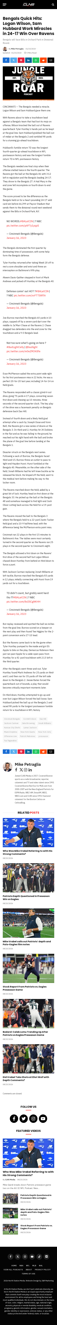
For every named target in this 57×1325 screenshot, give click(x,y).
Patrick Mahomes (27, 736)
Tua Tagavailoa (10, 740)
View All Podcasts (13, 1270)
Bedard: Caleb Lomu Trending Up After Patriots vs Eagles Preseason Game (25, 1033)
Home (14, 1266)
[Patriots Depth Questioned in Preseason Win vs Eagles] (28, 877)
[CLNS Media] (28, 4)
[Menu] (4, 4)
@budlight (31, 347)
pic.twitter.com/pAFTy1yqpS (23, 225)
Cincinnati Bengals (12, 719)
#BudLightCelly (15, 347)
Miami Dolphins (10, 732)
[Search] (52, 4)
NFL (28, 1266)
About (29, 1270)
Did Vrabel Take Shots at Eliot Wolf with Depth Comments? (26, 1079)
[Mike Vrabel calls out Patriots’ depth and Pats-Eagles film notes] (28, 923)
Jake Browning (28, 723)
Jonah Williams (44, 723)
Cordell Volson (29, 719)
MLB (34, 1266)
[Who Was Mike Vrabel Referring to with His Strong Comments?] (28, 832)
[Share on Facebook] (6, 60)
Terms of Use (28, 1274)
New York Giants (28, 732)
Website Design (32, 1281)
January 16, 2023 (16, 238)
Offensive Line (10, 736)
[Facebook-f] (14, 1118)
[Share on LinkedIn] (28, 60)
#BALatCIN (26, 221)
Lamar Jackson (30, 727)
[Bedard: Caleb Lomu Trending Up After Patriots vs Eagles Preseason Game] (28, 1013)
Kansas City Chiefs (12, 727)
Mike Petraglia (17, 49)
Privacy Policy (43, 1270)
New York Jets (44, 732)
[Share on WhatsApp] (36, 60)
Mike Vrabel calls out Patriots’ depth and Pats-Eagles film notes (27, 943)
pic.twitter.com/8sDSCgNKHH (23, 601)
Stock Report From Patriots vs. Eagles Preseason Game (24, 988)
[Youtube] (43, 1118)
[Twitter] (24, 1118)
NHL (41, 1266)
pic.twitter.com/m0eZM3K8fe (23, 351)
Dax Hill (43, 719)
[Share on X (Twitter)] (13, 60)
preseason (43, 736)
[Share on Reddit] (43, 60)
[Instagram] (33, 1118)
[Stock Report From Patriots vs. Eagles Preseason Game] (28, 968)
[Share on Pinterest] (21, 60)
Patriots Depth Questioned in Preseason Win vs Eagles (26, 898)
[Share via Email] (50, 60)
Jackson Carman (11, 723)
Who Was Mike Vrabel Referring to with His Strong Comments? (27, 852)
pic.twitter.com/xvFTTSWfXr (30, 295)
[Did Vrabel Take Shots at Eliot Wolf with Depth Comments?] (28, 1058)
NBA (21, 1266)
